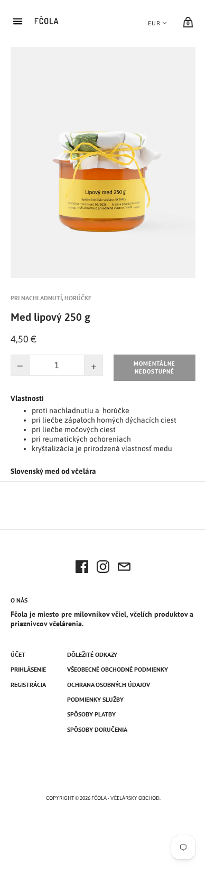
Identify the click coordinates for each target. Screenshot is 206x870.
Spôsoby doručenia (97, 729)
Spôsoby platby (91, 714)
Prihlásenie (28, 669)
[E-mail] (124, 568)
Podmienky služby (95, 699)
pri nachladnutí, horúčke (51, 298)
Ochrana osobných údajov (108, 685)
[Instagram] (103, 568)
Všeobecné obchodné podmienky (117, 669)
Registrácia (28, 685)
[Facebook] (82, 568)
